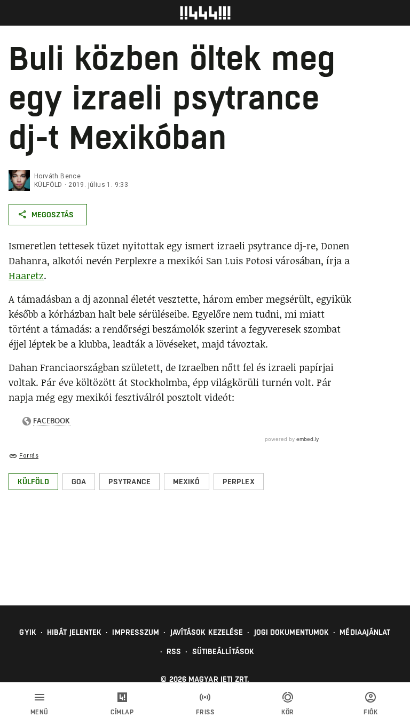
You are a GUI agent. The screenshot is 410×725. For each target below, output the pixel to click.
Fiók (370, 712)
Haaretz (26, 275)
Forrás (28, 455)
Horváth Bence (57, 176)
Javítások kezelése (206, 632)
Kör (287, 712)
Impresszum (135, 632)
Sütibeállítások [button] (223, 651)
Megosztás (52, 214)
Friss (205, 712)
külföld (48, 184)
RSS (174, 651)
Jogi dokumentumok (291, 632)
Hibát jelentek (74, 632)
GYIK (27, 632)
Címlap (122, 712)
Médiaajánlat (365, 632)
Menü (39, 712)
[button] (33, 481)
